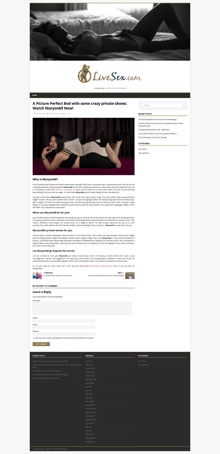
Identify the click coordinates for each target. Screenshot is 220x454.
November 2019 (90, 412)
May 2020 (88, 394)
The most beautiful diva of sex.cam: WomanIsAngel (157, 119)
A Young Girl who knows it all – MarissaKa (153, 130)
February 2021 (90, 368)
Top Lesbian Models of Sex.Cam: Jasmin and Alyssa (157, 133)
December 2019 (90, 409)
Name (35, 318)
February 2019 (90, 438)
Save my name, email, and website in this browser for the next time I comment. (64, 338)
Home (34, 95)
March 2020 (89, 401)
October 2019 (90, 416)
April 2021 (88, 361)
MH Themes (64, 449)
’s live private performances (95, 266)
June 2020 (88, 390)
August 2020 (89, 383)
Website (36, 331)
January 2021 (89, 372)
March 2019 (89, 434)
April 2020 (88, 398)
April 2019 (88, 431)
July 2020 (88, 387)
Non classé (142, 149)
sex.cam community (63, 190)
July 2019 (88, 427)
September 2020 (91, 379)
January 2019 (89, 442)
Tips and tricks (61, 113)
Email (35, 324)
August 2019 (89, 423)
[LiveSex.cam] (110, 32)
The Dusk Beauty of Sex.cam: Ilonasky (152, 137)
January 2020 (89, 405)
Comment (36, 300)
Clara (50, 113)
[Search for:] (163, 105)
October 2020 (90, 376)
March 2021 (89, 365)
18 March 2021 (40, 113)
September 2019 (91, 420)
